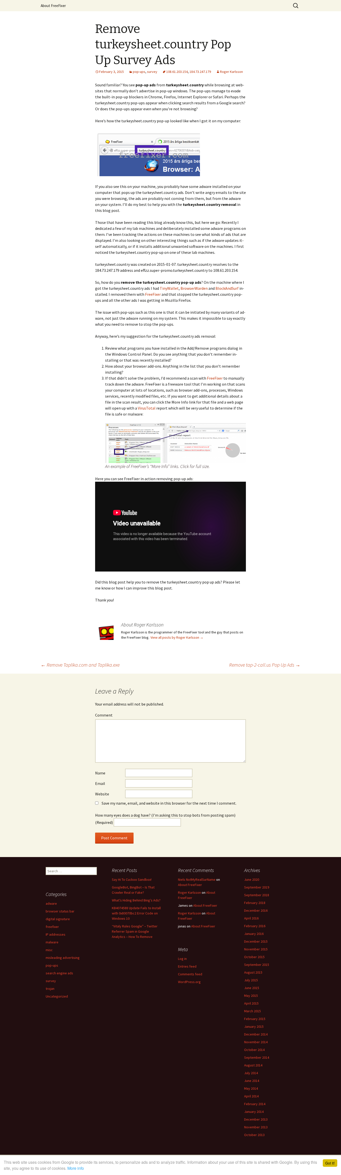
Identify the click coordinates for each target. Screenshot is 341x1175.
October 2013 (254, 1135)
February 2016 (254, 926)
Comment (104, 715)
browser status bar (60, 911)
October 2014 (254, 1049)
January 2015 (254, 1026)
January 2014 (254, 1111)
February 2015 (254, 1019)
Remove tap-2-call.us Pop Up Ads (264, 665)
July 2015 (251, 980)
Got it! (330, 1163)
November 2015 (256, 949)
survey (152, 71)
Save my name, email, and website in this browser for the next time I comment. (169, 803)
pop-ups (139, 71)
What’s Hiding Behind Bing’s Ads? (136, 900)
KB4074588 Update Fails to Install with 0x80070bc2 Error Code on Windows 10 (136, 913)
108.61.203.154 (177, 71)
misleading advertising (63, 957)
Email (100, 783)
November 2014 (256, 1042)
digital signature (58, 919)
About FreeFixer (53, 5)
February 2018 (254, 902)
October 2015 (254, 957)
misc (49, 950)
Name (100, 772)
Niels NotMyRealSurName (196, 879)
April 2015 (251, 1003)
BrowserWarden (194, 288)
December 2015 (256, 941)
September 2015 (256, 964)
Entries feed (187, 966)
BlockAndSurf (227, 288)
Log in (182, 958)
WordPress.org (189, 982)
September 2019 (256, 887)
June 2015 (251, 988)
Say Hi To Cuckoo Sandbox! (132, 879)
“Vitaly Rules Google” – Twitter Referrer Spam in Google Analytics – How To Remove (135, 931)
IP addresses (55, 934)
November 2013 (256, 1127)
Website (102, 793)
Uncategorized (57, 996)
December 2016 (256, 910)
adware (51, 903)
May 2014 (251, 1088)
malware (52, 942)
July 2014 (251, 1073)
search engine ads (59, 973)
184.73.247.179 (200, 71)
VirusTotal (147, 408)
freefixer (52, 926)
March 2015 (252, 1011)
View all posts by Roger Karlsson (177, 637)
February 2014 (254, 1104)
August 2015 (253, 972)
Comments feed (190, 974)
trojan (50, 988)
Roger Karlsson (231, 71)
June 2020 (251, 879)
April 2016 (251, 918)
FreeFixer (153, 294)
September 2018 (256, 895)
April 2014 (251, 1096)
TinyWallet (169, 288)
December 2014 (256, 1034)
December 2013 (256, 1119)
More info (75, 1168)
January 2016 (254, 933)
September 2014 (256, 1057)
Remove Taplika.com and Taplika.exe (80, 665)
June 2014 (251, 1080)
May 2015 (251, 995)
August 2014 (253, 1065)
